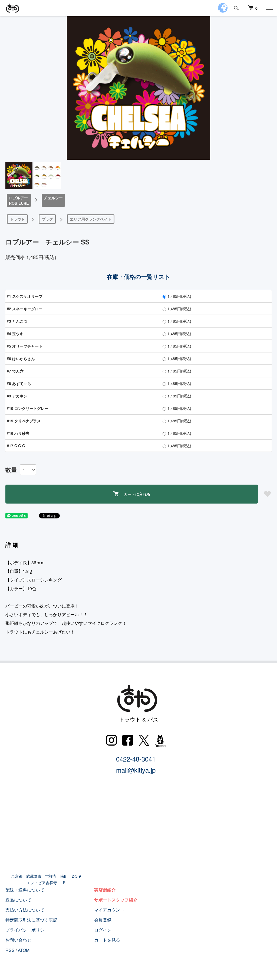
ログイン (102, 930)
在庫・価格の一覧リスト (138, 276)
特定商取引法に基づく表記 (31, 920)
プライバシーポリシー (27, 930)
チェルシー (53, 197)
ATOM (23, 950)
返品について (18, 900)
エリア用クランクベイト (90, 219)
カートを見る (107, 940)
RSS (10, 950)
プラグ (47, 219)
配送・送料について (24, 890)
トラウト (17, 219)
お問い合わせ (18, 940)
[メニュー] (269, 8)
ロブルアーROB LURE (19, 200)
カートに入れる (137, 494)
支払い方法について (24, 910)
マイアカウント (109, 910)
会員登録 (102, 920)
